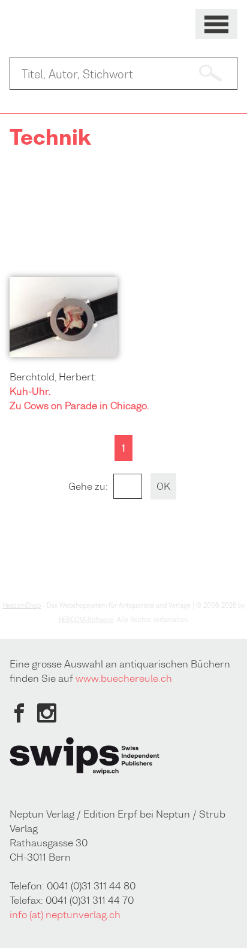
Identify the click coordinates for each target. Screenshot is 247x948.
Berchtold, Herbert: (53, 377)
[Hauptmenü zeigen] (216, 24)
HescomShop (21, 605)
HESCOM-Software (86, 619)
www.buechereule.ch (124, 678)
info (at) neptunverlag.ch (65, 914)
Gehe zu (87, 486)
